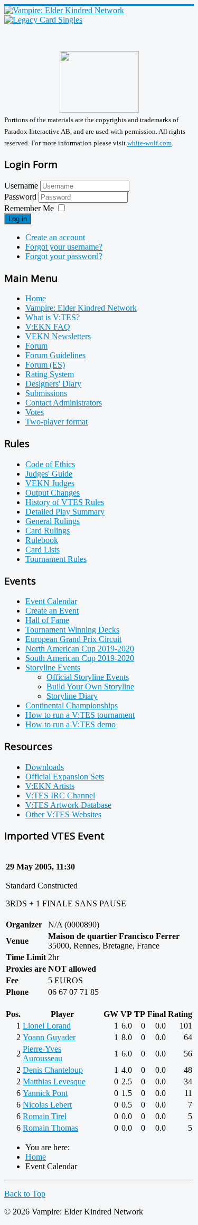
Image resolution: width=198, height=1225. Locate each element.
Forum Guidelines (55, 355)
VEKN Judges (49, 483)
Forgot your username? (63, 246)
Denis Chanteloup (53, 1069)
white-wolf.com (149, 143)
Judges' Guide (48, 473)
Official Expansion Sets (64, 776)
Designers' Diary (53, 383)
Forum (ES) (45, 364)
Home (35, 298)
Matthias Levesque (54, 1081)
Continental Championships (71, 705)
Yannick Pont (45, 1093)
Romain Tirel (45, 1116)
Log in (17, 219)
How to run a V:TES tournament (80, 714)
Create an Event (52, 610)
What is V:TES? (52, 317)
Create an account (55, 237)
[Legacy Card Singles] (43, 19)
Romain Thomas (50, 1127)
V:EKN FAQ (47, 326)
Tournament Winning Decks (72, 629)
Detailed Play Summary (65, 511)
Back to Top (24, 1193)
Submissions (46, 393)
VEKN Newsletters (58, 336)
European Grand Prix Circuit (73, 639)
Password (21, 196)
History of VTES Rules (64, 502)
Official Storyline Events (87, 677)
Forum (36, 345)
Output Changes (52, 492)
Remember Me (29, 208)
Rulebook (41, 540)
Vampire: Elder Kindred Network (81, 307)
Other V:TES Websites (63, 814)
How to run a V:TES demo (70, 724)
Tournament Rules (56, 559)
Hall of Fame (47, 620)
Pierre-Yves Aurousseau (42, 1053)
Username (21, 185)
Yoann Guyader (49, 1037)
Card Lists (42, 549)
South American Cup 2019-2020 (79, 658)
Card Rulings (47, 530)
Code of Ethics (50, 464)
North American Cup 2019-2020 (79, 648)
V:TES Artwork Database (68, 805)
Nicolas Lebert (47, 1104)
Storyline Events (52, 667)
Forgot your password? (63, 256)
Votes (34, 412)
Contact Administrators (63, 402)
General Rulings (52, 521)
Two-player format (56, 421)
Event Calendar (51, 601)
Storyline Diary (72, 695)
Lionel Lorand (47, 1025)
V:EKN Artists (49, 786)
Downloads (44, 767)
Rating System (49, 374)
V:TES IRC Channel (60, 795)
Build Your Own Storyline (90, 686)
